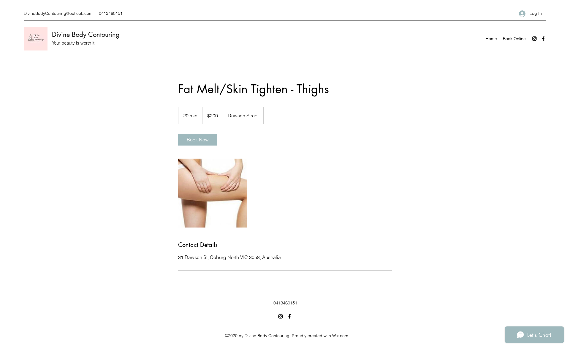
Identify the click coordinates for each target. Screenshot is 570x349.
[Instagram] (534, 39)
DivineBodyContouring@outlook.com (58, 13)
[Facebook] (543, 39)
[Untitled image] (212, 193)
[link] (197, 140)
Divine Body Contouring (86, 34)
